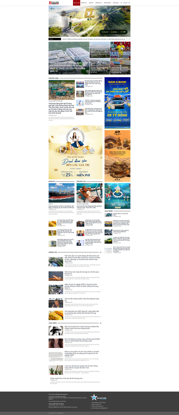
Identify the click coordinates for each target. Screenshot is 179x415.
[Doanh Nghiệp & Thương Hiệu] (54, 3)
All (100, 252)
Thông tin (84, 2)
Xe (121, 2)
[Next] (129, 39)
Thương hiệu (107, 2)
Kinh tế (91, 2)
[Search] (129, 2)
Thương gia (98, 2)
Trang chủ (77, 2)
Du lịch (125, 2)
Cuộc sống (115, 2)
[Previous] (127, 39)
